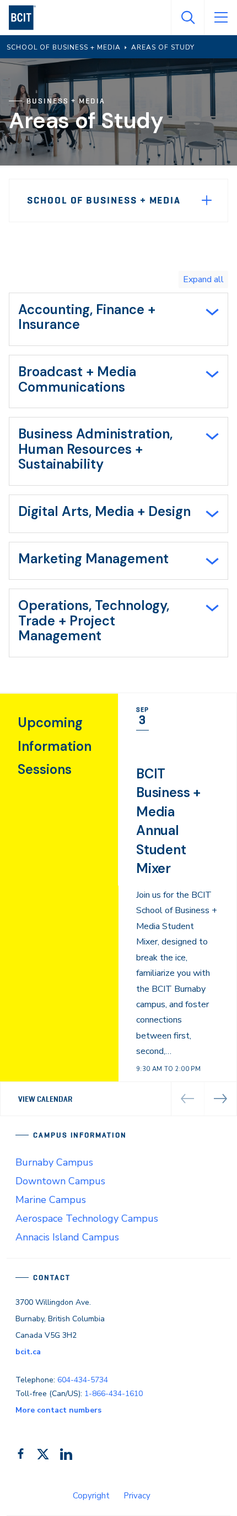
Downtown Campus (60, 1181)
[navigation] (27, 17)
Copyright (91, 1495)
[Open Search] (187, 17)
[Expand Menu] (207, 200)
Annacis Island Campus (67, 1237)
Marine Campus (50, 1199)
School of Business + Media (104, 200)
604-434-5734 (82, 1380)
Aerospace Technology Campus (86, 1218)
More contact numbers (58, 1410)
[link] (177, 904)
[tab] (118, 319)
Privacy (136, 1495)
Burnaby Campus (54, 1162)
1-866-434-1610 (113, 1393)
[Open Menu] (220, 17)
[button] (220, 1099)
